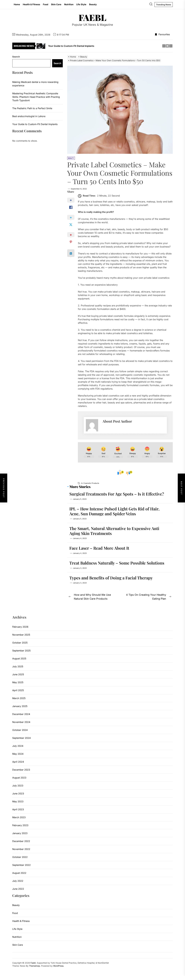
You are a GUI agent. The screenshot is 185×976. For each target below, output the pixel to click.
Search (16, 56)
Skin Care (56, 4)
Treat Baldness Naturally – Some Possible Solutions (116, 563)
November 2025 (21, 634)
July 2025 (17, 666)
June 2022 (18, 888)
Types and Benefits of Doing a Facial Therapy (111, 577)
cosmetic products (91, 483)
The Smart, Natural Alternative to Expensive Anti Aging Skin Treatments (114, 531)
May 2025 (17, 682)
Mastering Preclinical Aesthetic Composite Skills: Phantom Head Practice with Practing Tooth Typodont (36, 97)
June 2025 (18, 674)
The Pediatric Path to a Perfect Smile (32, 108)
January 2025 (19, 706)
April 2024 (18, 761)
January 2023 (19, 833)
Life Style (81, 4)
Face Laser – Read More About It (99, 548)
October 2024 (20, 730)
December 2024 (21, 714)
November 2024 (21, 722)
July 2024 (17, 745)
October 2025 (20, 642)
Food (45, 4)
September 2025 (21, 650)
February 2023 (20, 825)
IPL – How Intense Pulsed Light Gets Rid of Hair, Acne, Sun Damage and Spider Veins (114, 511)
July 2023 (17, 785)
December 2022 (21, 841)
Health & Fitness (31, 4)
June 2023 (18, 793)
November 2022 (21, 849)
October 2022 (20, 857)
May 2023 (17, 801)
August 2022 (19, 872)
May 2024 (17, 753)
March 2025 (19, 698)
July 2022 (17, 880)
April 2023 (18, 809)
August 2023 (19, 777)
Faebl (92, 17)
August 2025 (19, 658)
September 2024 (21, 737)
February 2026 (20, 626)
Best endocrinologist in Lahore (28, 116)
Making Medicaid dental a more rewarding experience (35, 84)
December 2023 (21, 769)
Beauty (93, 4)
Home (17, 4)
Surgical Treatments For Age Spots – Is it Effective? (116, 494)
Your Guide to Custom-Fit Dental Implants (35, 124)
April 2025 (18, 690)
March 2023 (19, 817)
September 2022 (21, 865)
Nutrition (68, 4)
